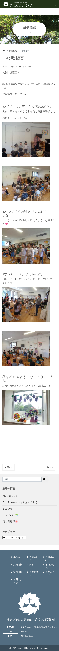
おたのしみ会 (9, 496)
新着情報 (27, 66)
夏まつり (7, 508)
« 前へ (8, 467)
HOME (16, 557)
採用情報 (17, 572)
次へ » (49, 467)
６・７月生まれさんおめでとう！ (21, 502)
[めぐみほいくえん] (18, 4)
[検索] (45, 479)
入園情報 (17, 564)
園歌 (31, 564)
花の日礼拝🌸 (10, 521)
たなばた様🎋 (10, 515)
